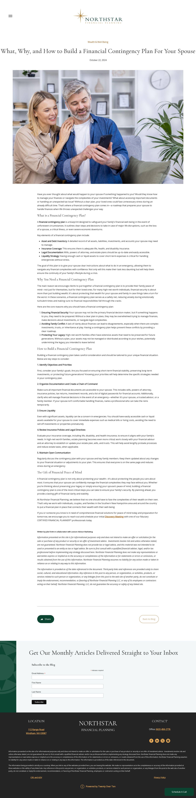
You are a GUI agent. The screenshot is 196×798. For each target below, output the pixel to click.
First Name (36, 683)
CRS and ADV (36, 777)
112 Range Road (36, 729)
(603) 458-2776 (163, 729)
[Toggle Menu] (10, 16)
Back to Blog (149, 619)
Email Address (38, 673)
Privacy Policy (160, 777)
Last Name (36, 692)
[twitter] (163, 741)
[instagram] (168, 741)
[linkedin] (157, 741)
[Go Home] (98, 16)
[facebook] (151, 741)
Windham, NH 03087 (36, 733)
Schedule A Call (179, 791)
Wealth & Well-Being (98, 41)
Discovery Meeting (114, 516)
